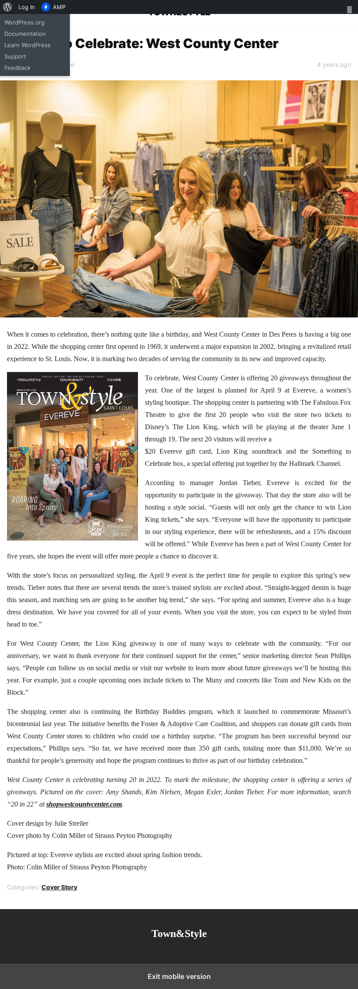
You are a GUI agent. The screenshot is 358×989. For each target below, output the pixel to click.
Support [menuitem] (15, 56)
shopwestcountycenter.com (84, 804)
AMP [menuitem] (59, 6)
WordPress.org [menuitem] (24, 22)
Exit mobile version (179, 976)
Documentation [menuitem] (25, 33)
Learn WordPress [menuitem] (27, 44)
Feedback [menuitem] (17, 67)
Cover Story (59, 887)
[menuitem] (7, 7)
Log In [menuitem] (26, 6)
